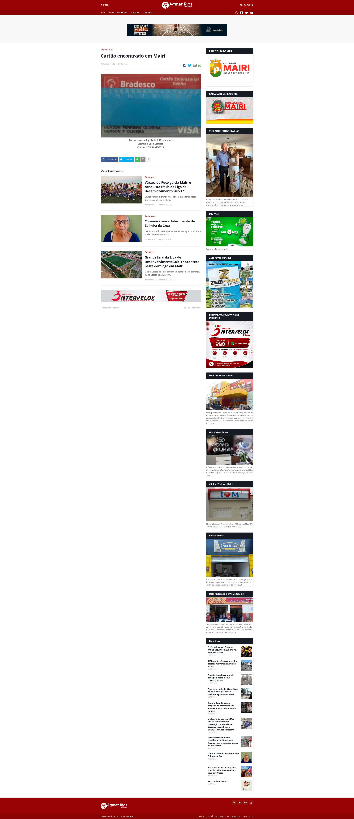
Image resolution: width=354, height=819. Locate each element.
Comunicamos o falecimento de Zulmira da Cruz (170, 223)
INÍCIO (103, 12)
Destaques (150, 177)
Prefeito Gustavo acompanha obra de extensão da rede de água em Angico (222, 770)
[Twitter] (190, 65)
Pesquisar (245, 5)
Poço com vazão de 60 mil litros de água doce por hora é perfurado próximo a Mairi (223, 692)
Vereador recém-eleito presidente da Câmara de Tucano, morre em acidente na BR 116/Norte (223, 741)
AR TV (111, 12)
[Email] (195, 65)
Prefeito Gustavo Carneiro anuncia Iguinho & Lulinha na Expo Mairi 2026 (222, 650)
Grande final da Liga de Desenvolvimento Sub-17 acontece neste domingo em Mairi (172, 261)
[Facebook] (184, 65)
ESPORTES (224, 816)
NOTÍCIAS (212, 816)
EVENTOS (135, 12)
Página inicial (107, 49)
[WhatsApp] (199, 65)
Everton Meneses (126, 816)
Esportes (149, 252)
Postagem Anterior (110, 307)
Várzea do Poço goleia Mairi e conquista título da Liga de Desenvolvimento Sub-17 (168, 186)
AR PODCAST (122, 12)
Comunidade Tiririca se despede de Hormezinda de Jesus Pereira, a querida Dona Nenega (222, 707)
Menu (106, 5)
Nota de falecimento (218, 781)
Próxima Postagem (191, 307)
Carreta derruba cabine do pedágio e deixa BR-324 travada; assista (221, 678)
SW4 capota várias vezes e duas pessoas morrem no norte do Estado (223, 664)
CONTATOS (148, 12)
